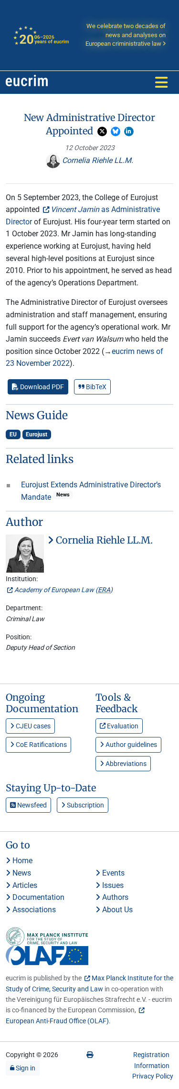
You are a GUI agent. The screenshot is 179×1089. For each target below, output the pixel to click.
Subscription (84, 805)
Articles (24, 885)
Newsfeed (31, 805)
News (21, 872)
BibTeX (95, 387)
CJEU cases (32, 726)
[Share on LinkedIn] (129, 131)
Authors (114, 897)
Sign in (24, 1068)
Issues (112, 885)
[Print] (89, 1055)
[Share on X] (102, 131)
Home (21, 860)
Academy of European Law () (63, 590)
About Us (116, 909)
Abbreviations (125, 763)
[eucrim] (27, 82)
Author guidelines (130, 744)
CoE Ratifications (40, 744)
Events (112, 872)
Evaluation (121, 726)
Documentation (37, 897)
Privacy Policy (152, 1076)
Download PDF (41, 387)
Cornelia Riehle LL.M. (96, 160)
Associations (33, 909)
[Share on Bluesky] (115, 131)
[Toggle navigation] (161, 82)
